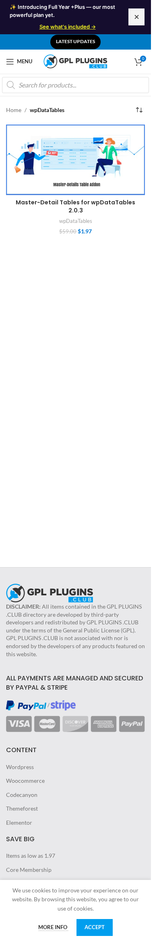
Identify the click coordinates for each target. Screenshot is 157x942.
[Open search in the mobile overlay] (75, 85)
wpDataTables (75, 221)
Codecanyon (21, 794)
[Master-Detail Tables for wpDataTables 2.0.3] (75, 160)
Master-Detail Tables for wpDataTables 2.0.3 (75, 206)
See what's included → (67, 26)
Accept (95, 927)
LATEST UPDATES (75, 41)
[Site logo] (75, 60)
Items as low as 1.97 (30, 855)
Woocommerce (25, 780)
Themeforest (22, 808)
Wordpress (20, 766)
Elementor (19, 822)
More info (53, 927)
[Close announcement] (136, 16)
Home (13, 109)
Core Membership (29, 869)
